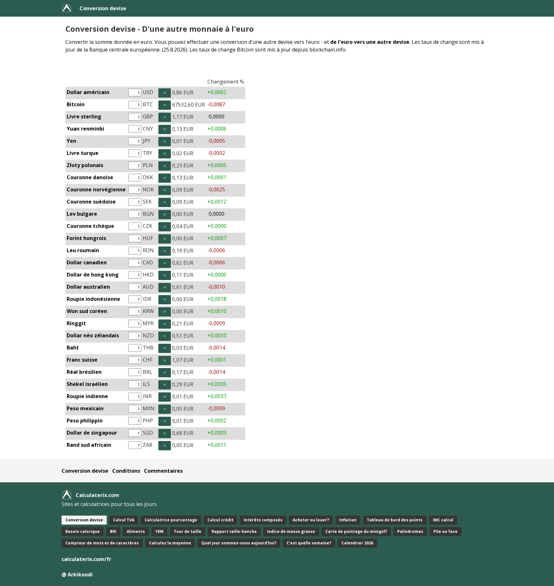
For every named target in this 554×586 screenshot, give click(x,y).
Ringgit (76, 323)
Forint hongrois (86, 238)
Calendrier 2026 (357, 543)
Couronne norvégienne (96, 189)
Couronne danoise (90, 177)
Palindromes (410, 531)
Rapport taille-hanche (234, 531)
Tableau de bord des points (395, 520)
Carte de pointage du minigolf (356, 531)
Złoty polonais (85, 165)
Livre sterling (84, 116)
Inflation (348, 520)
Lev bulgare (82, 213)
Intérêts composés (263, 520)
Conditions (126, 470)
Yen (71, 140)
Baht (73, 347)
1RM (159, 531)
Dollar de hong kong (93, 274)
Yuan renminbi (85, 128)
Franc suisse (82, 359)
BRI (113, 531)
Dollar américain (88, 92)
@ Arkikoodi (77, 574)
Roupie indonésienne (93, 298)
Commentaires (163, 470)
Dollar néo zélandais (93, 335)
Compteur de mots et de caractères (102, 543)
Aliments (136, 531)
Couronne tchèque (90, 225)
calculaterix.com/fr (86, 559)
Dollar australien (88, 286)
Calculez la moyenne (170, 543)
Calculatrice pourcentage (171, 520)
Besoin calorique (82, 531)
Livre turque (82, 153)
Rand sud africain (89, 444)
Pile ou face (445, 531)
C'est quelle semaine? (309, 543)
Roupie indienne (87, 396)
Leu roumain (83, 250)
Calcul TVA (123, 520)
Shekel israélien (87, 384)
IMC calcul (443, 520)
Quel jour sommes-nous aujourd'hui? (238, 543)
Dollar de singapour (92, 432)
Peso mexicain (85, 408)
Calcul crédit (220, 520)
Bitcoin (76, 104)
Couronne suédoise (91, 201)
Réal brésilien (84, 371)
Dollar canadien (87, 262)
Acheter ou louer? (311, 520)
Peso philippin (85, 420)
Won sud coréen (87, 311)
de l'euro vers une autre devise (369, 41)
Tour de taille (187, 531)
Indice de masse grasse (291, 531)
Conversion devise (103, 8)
